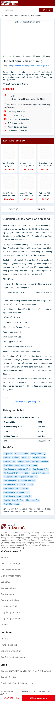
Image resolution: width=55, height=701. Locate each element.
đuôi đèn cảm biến (40, 469)
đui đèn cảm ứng (10, 484)
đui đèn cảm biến (28, 480)
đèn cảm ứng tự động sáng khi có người (20, 477)
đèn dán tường (24, 461)
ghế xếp (15, 457)
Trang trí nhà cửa (9, 645)
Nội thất (4, 638)
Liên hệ (4, 624)
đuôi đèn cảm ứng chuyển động (16, 469)
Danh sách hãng (8, 588)
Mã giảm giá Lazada (10, 612)
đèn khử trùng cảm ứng (13, 500)
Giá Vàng (42, 691)
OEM (10, 66)
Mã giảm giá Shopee (10, 618)
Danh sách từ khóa (10, 600)
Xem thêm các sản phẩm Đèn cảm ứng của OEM (32, 66)
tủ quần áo (7, 453)
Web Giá (50, 691)
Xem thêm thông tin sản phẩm (27, 402)
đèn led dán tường (11, 465)
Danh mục (5, 582)
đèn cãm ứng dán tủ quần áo (15, 488)
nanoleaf (44, 461)
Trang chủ (4, 15)
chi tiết (41, 209)
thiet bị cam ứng (32, 500)
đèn (13, 461)
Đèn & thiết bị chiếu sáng (19, 15)
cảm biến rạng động (40, 473)
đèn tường (26, 457)
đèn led (6, 461)
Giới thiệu (14, 209)
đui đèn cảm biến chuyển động (16, 473)
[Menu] (51, 3)
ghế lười (6, 457)
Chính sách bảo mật (10, 563)
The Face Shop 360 (28, 691)
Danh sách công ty (10, 594)
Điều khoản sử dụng (10, 569)
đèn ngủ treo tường (29, 465)
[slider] (7, 56)
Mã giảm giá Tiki (9, 606)
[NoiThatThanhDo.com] (13, 3)
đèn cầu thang (39, 457)
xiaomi (30, 484)
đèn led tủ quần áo (11, 504)
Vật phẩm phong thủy (11, 651)
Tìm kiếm (46, 10)
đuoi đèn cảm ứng (11, 480)
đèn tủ (22, 484)
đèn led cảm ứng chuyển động (16, 492)
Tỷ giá (16, 691)
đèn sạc (35, 461)
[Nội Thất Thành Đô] (13, 527)
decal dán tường (22, 453)
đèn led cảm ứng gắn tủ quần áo (17, 496)
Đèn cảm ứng (36, 15)
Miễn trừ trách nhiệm (11, 575)
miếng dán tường (38, 453)
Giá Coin (3, 694)
